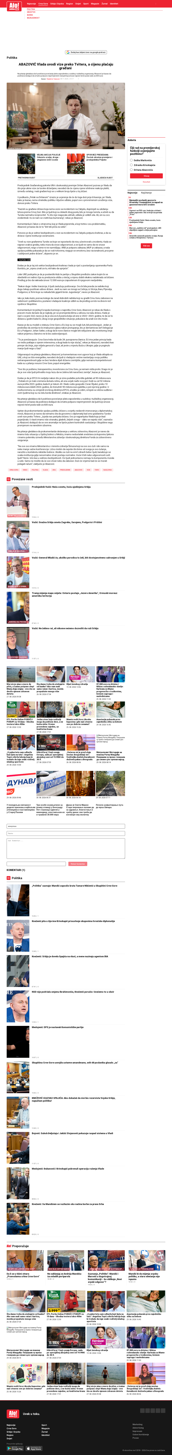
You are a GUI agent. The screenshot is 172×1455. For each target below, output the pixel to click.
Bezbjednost (33, 18)
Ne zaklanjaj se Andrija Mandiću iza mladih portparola (64, 1275)
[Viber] (163, 1410)
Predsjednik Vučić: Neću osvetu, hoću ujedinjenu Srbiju (61, 487)
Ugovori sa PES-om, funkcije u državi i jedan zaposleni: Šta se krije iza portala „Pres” (145, 212)
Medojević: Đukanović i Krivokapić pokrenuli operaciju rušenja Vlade (68, 1168)
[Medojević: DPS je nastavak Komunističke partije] (18, 1042)
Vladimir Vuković (53, 79)
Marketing (137, 1424)
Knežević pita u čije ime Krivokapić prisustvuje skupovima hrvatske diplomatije (73, 921)
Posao (136, 1438)
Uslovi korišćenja (141, 1434)
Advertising (138, 1428)
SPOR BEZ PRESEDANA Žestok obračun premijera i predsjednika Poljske (99, 157)
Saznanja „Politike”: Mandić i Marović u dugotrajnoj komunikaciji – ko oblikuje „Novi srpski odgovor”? (105, 1277)
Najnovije (31, 4)
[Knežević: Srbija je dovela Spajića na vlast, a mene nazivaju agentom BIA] (18, 971)
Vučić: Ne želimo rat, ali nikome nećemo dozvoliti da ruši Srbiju (65, 628)
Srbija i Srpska (57, 4)
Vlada (45, 470)
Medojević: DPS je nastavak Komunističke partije (57, 1027)
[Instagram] (147, 1410)
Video (25, 470)
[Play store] (15, 1448)
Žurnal (105, 4)
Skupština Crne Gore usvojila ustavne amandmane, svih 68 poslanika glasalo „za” (75, 1062)
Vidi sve (146, 246)
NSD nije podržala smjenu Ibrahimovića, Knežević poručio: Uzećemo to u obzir (73, 991)
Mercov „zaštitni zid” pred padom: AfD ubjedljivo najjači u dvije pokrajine (145, 229)
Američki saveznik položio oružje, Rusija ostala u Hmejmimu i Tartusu (146, 237)
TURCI (97, 470)
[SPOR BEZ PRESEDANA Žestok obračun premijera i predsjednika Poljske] (76, 164)
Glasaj (146, 176)
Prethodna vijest (26, 178)
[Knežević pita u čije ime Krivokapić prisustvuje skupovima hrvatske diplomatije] (18, 936)
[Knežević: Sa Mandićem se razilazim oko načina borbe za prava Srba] (18, 1219)
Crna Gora (43, 4)
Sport (86, 4)
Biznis (30, 15)
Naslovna (108, 470)
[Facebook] (142, 1410)
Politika (31, 9)
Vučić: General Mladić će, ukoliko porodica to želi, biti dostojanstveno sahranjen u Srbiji (78, 557)
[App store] (34, 1448)
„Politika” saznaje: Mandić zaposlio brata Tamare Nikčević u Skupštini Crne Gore (74, 885)
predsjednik (65, 470)
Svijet (78, 4)
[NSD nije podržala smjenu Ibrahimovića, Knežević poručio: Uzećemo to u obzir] (18, 1006)
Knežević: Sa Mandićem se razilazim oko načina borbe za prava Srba (68, 1204)
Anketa (132, 140)
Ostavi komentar (78, 864)
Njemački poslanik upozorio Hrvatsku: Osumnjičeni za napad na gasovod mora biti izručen (146, 202)
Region (69, 4)
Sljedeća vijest (105, 178)
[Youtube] (158, 1410)
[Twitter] (152, 1410)
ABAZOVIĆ (78, 470)
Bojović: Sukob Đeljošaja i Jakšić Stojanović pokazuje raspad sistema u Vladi (72, 1133)
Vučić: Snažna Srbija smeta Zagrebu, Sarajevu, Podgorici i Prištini (67, 522)
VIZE (88, 470)
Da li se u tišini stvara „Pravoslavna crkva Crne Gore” (23, 1275)
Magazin (95, 4)
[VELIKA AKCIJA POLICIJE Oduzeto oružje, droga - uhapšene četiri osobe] (26, 164)
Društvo (31, 12)
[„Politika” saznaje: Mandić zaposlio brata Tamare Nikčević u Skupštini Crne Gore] (18, 900)
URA (54, 470)
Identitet (114, 4)
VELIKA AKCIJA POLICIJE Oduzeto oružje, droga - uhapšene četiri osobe (48, 157)
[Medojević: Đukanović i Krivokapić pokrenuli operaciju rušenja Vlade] (18, 1183)
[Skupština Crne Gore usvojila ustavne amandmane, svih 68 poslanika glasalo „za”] (18, 1077)
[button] (82, 78)
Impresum (137, 1431)
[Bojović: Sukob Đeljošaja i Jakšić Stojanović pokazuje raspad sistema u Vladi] (18, 1148)
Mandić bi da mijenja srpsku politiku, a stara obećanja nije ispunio (144, 1276)
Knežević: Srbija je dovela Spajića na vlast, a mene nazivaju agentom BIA (70, 956)
